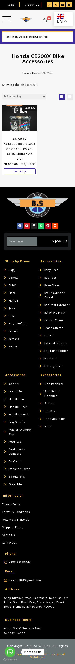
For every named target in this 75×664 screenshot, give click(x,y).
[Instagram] (49, 4)
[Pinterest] (48, 226)
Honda (36, 73)
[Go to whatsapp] (10, 652)
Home (25, 73)
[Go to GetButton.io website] (10, 659)
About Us (32, 4)
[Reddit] (55, 226)
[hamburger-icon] (6, 19)
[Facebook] (69, 4)
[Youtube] (62, 4)
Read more (19, 171)
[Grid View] (62, 97)
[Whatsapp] (56, 4)
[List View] (70, 97)
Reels (10, 4)
